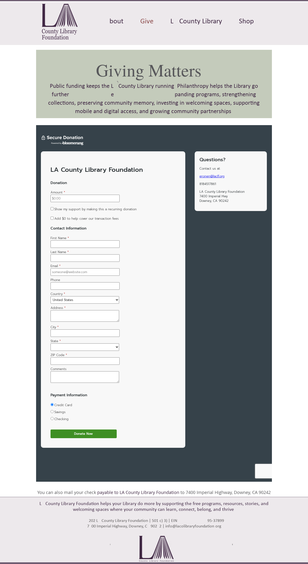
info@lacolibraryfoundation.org (193, 526)
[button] (196, 21)
